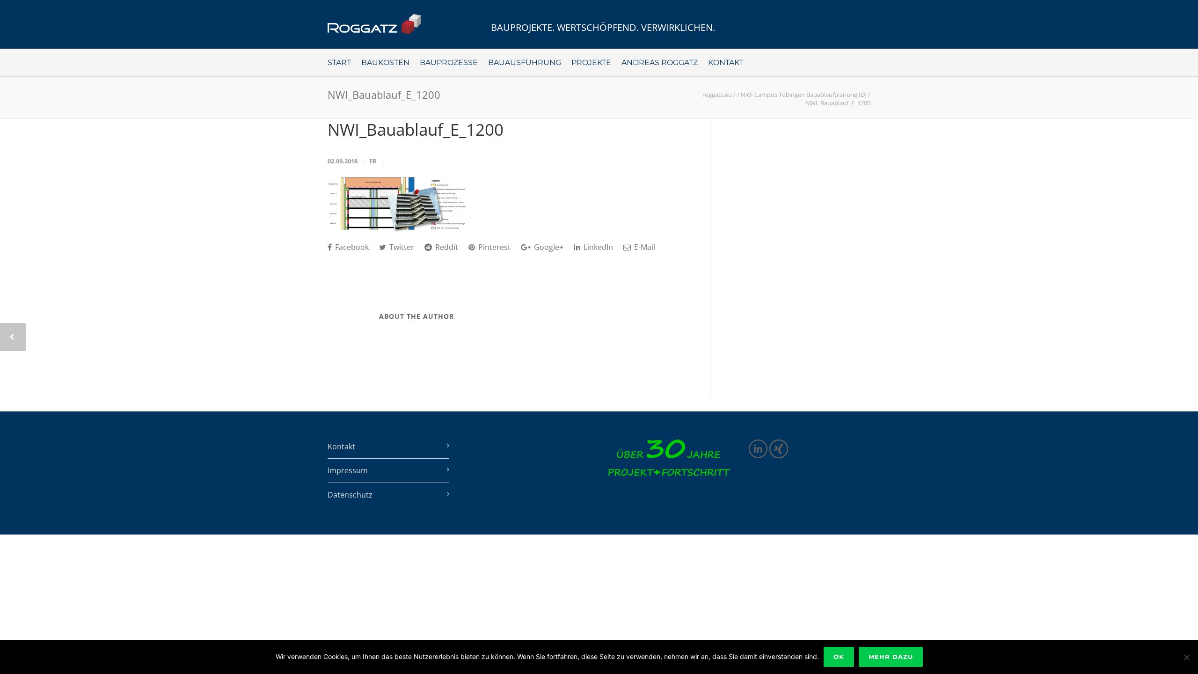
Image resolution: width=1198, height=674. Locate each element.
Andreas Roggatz (659, 62)
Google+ (547, 247)
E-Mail (643, 247)
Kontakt (725, 62)
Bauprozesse (449, 62)
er (373, 161)
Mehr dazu (891, 656)
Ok (838, 656)
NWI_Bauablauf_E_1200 (416, 129)
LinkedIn (597, 247)
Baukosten (385, 62)
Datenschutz (350, 495)
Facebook (351, 247)
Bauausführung (524, 62)
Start (339, 62)
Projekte (591, 62)
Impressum (348, 470)
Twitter (400, 247)
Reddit (445, 247)
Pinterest (493, 247)
